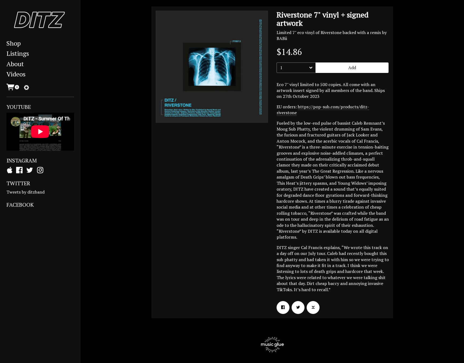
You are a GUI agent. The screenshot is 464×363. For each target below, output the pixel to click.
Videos (16, 74)
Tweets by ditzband (25, 192)
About (15, 64)
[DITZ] (40, 20)
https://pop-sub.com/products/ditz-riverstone (323, 110)
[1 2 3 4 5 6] (296, 67)
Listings (17, 53)
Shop (13, 43)
